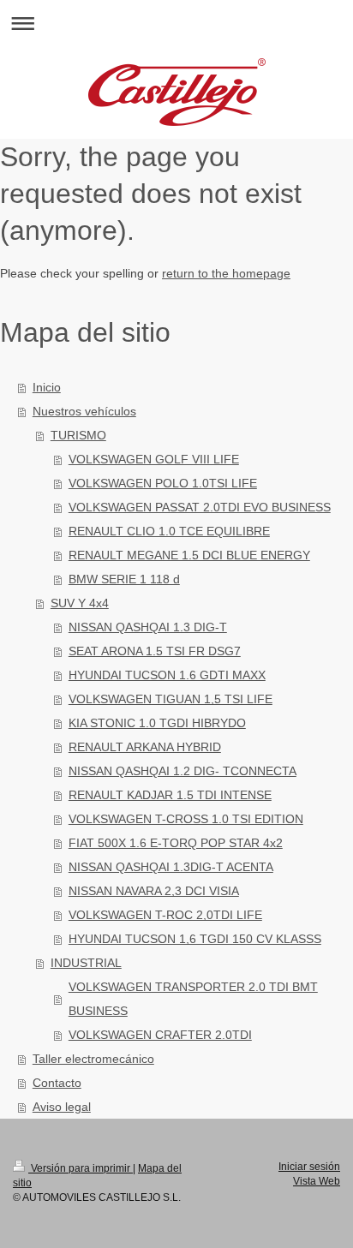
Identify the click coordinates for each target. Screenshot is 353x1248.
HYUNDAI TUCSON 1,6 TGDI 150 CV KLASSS (195, 939)
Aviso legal (62, 1107)
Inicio (47, 387)
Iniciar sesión (309, 1167)
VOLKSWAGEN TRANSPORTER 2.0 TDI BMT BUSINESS (193, 999)
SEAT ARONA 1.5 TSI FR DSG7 (155, 651)
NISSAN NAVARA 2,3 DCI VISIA (154, 891)
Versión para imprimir (80, 1168)
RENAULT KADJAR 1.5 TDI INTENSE (170, 795)
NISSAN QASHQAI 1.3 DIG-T (148, 627)
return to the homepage (226, 273)
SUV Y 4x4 (80, 603)
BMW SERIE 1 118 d (124, 579)
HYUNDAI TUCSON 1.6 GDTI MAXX (167, 675)
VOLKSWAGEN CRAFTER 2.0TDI (160, 1035)
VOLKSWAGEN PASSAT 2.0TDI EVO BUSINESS (200, 507)
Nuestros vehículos (84, 411)
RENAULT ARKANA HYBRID (145, 747)
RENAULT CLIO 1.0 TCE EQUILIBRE (169, 531)
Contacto (57, 1083)
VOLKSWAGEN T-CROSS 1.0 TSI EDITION (186, 819)
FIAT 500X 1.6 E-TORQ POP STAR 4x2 (176, 843)
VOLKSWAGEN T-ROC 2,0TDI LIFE (165, 915)
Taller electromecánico (93, 1059)
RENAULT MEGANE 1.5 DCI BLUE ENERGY (189, 555)
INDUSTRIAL (86, 963)
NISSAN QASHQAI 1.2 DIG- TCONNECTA (182, 771)
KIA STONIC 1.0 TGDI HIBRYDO (157, 723)
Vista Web (316, 1181)
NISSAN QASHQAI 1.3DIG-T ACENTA (171, 867)
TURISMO (78, 435)
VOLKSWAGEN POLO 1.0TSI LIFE (163, 483)
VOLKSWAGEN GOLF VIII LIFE (154, 459)
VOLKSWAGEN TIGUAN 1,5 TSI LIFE (170, 699)
